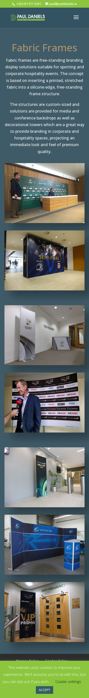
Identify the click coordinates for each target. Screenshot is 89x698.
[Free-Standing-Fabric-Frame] (44, 640)
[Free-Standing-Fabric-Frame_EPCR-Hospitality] (44, 363)
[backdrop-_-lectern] (44, 573)
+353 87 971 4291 (29, 4)
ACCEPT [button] (44, 690)
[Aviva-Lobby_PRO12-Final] (44, 506)
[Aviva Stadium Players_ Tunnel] (44, 289)
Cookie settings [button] (68, 681)
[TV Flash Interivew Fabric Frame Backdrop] (44, 431)
